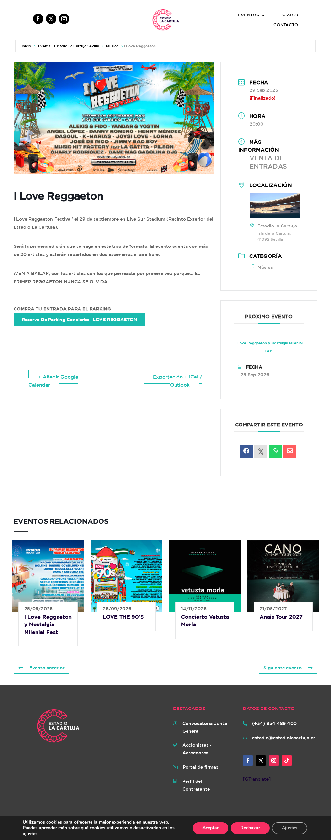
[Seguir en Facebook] (38, 19)
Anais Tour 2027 (281, 617)
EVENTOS (248, 15)
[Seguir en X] (51, 19)
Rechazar (250, 828)
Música (112, 46)
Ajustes (289, 828)
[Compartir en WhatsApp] (275, 451)
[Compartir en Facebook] (246, 451)
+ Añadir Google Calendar (53, 381)
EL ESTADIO (285, 15)
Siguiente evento (282, 667)
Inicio (26, 46)
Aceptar (210, 828)
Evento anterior (47, 667)
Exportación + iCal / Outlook (177, 381)
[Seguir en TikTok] (287, 760)
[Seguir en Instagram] (64, 19)
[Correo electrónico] (289, 451)
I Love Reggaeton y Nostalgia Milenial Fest (269, 347)
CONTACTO (285, 25)
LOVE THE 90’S (123, 617)
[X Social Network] (260, 451)
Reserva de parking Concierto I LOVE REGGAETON (79, 319)
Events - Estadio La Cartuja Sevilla (68, 46)
